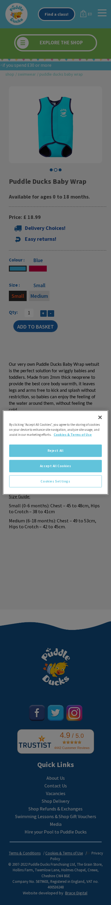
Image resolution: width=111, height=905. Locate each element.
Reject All (56, 450)
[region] (55, 452)
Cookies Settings (55, 481)
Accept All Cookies (55, 466)
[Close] (100, 417)
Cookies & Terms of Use (73, 434)
